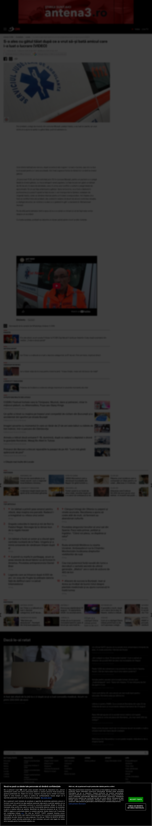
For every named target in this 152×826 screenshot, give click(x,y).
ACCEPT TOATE (136, 799)
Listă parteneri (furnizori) (77, 804)
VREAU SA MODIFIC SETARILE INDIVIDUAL (135, 807)
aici (22, 813)
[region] (76, 804)
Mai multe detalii (46, 798)
